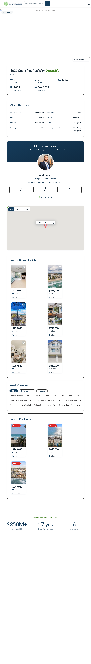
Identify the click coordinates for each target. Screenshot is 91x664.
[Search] (47, 3)
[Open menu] (88, 3)
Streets (26, 209)
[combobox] (34, 3)
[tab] (13, 390)
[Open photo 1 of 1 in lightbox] (45, 36)
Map (11, 209)
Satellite (18, 209)
